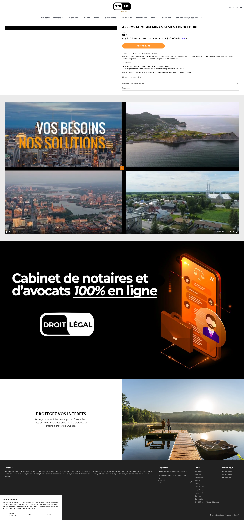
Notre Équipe (141, 18)
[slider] (112, 232)
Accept (30, 514)
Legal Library (126, 18)
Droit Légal (220, 515)
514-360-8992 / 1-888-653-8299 (189, 18)
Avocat (86, 18)
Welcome (45, 18)
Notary (97, 18)
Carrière (154, 18)
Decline (48, 514)
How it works (110, 18)
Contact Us (167, 18)
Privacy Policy (31, 508)
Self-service (72, 18)
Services (57, 18)
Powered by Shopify (232, 515)
